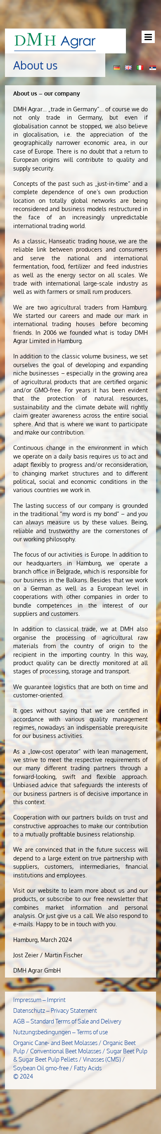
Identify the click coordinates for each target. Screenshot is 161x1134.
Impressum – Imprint (39, 999)
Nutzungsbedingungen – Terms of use (60, 1031)
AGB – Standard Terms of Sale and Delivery (67, 1021)
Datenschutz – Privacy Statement (55, 1010)
